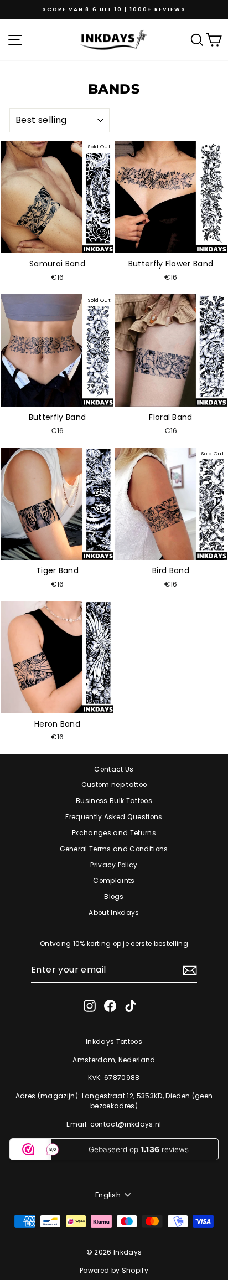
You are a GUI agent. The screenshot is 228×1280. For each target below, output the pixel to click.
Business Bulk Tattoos (114, 800)
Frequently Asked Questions (113, 817)
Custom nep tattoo (114, 784)
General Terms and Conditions (114, 849)
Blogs (114, 896)
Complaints (113, 880)
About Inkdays (114, 912)
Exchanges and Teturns (114, 833)
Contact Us (113, 769)
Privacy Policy (114, 865)
